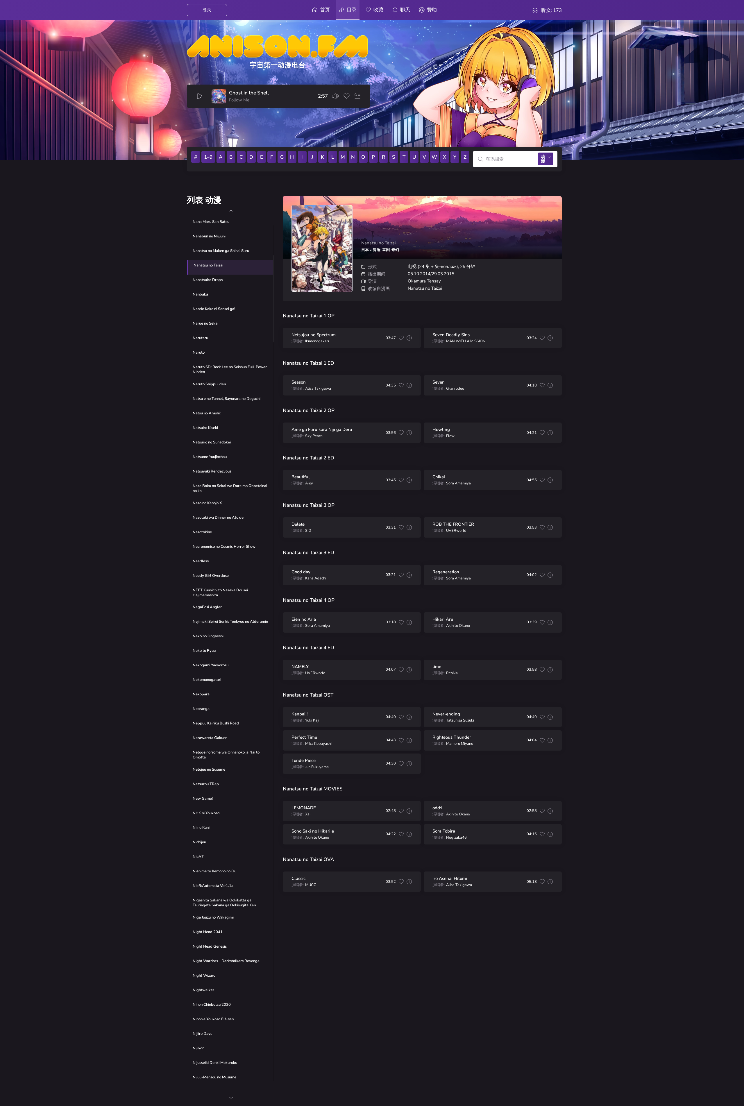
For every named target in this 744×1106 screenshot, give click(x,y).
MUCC (310, 885)
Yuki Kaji (312, 720)
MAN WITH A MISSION (466, 341)
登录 (207, 10)
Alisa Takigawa (318, 389)
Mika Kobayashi (318, 744)
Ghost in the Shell (249, 93)
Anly (309, 483)
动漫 (543, 159)
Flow (450, 436)
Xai (307, 814)
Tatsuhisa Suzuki (460, 720)
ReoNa (452, 673)
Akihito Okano (458, 626)
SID (308, 531)
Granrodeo (455, 389)
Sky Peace (314, 436)
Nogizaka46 (456, 838)
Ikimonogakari (317, 341)
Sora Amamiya (458, 483)
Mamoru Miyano (459, 744)
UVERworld (456, 531)
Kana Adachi (315, 578)
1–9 (208, 157)
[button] (231, 210)
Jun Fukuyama (317, 767)
